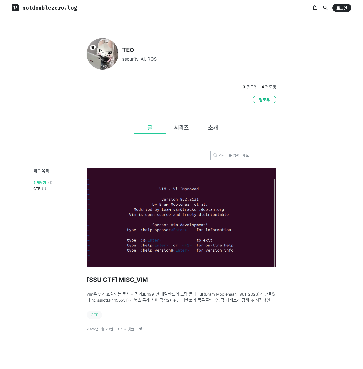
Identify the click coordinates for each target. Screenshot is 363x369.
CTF (36, 188)
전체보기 (39, 182)
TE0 (128, 50)
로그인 (341, 8)
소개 (213, 127)
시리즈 (181, 127)
